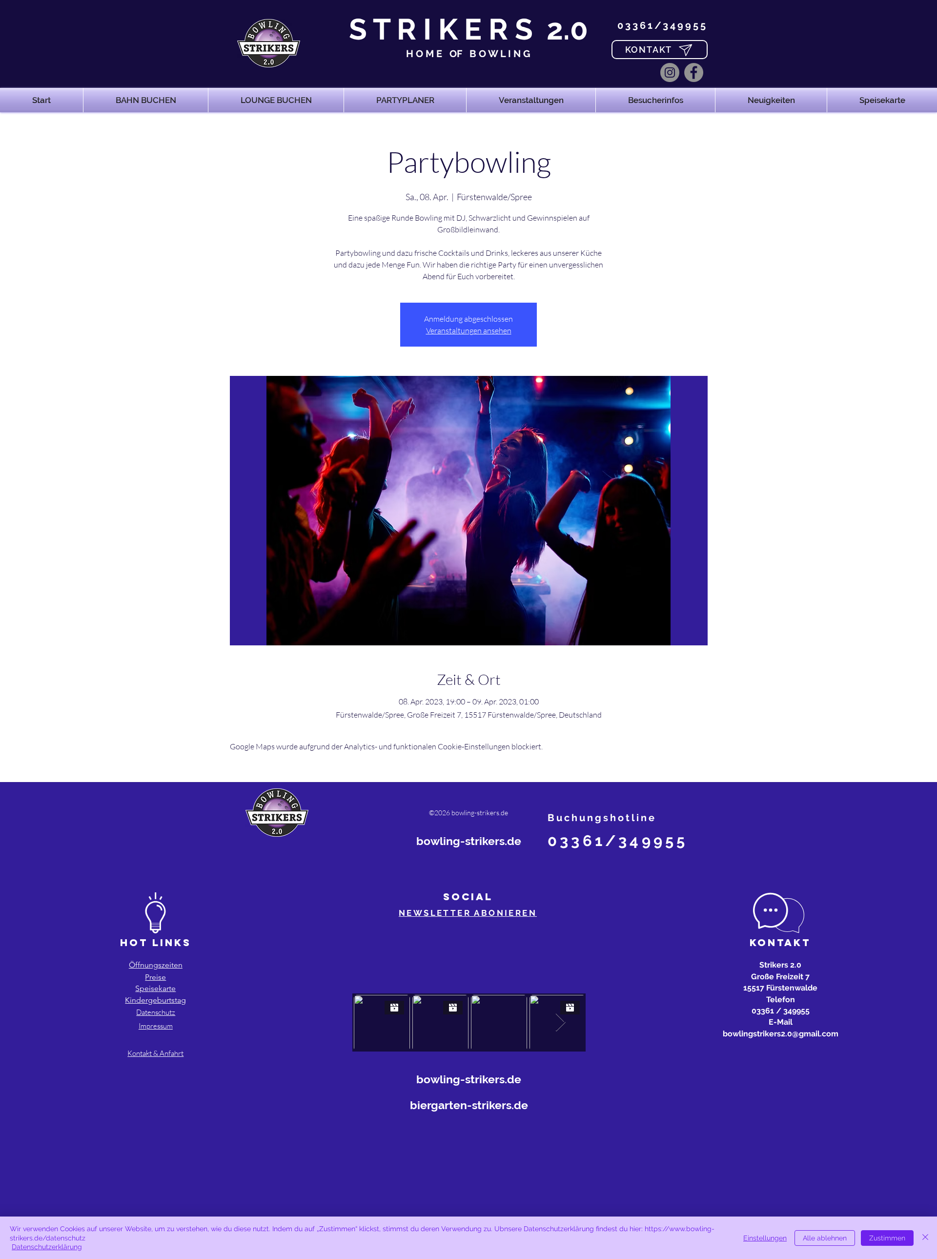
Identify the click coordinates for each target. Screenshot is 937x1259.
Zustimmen (887, 1238)
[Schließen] (925, 1237)
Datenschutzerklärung (47, 1247)
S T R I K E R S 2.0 (468, 29)
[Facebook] (693, 72)
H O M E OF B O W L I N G (468, 54)
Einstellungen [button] (765, 1238)
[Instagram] (669, 72)
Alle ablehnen (825, 1238)
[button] (145, 100)
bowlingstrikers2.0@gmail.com (780, 1033)
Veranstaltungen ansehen (468, 330)
